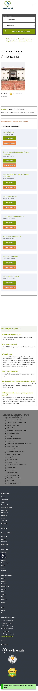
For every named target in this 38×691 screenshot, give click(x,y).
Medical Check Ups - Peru (14, 478)
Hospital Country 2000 (10, 256)
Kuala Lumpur (5, 562)
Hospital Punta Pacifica (11, 276)
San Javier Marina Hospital (12, 236)
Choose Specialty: (8, 16)
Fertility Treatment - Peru (13, 454)
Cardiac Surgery (7, 623)
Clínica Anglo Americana (25, 41)
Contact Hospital (9, 143)
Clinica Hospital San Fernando (13, 216)
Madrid (3, 565)
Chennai (3, 547)
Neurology (6, 631)
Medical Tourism (10, 38)
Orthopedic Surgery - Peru (14, 438)
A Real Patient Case (6, 507)
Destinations (4, 510)
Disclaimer (4, 523)
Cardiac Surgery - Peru (13, 446)
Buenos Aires (4, 544)
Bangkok (3, 539)
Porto (2, 607)
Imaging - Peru (10, 457)
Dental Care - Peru (12, 449)
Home (3, 497)
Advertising (4, 499)
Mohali (3, 602)
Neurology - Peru (11, 436)
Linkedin (5, 644)
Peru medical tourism (24, 38)
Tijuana (3, 597)
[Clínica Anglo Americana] (13, 76)
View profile (9, 138)
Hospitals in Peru (10, 41)
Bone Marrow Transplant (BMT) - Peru (17, 464)
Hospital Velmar (8, 132)
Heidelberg (4, 599)
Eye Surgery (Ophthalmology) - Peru (16, 430)
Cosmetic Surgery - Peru (13, 425)
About (3, 526)
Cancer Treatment (8, 620)
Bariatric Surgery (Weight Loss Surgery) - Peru (19, 443)
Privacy (3, 518)
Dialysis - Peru (10, 428)
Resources (4, 515)
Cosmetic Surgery (8, 626)
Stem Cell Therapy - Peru (13, 483)
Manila (3, 568)
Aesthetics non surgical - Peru (15, 420)
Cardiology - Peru (11, 467)
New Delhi (4, 584)
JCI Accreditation (17, 93)
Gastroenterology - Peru (13, 475)
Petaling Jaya (5, 586)
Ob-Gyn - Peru (10, 480)
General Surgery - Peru (13, 433)
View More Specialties (7, 636)
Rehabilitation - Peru (12, 462)
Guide (3, 502)
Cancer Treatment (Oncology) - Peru (16, 422)
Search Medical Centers (21, 31)
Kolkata (3, 560)
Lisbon (3, 610)
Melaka (3, 578)
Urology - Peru (10, 441)
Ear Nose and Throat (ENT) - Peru (16, 451)
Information (4, 512)
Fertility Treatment (8, 628)
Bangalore (4, 536)
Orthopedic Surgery (8, 634)
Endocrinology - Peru (12, 472)
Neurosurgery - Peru (12, 459)
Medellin (3, 570)
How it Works (5, 505)
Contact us (4, 528)
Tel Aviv (3, 594)
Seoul (2, 591)
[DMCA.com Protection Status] (12, 672)
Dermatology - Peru (12, 470)
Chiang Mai (4, 549)
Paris (2, 612)
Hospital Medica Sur (10, 196)
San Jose (3, 589)
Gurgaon (3, 552)
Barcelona (4, 541)
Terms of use (4, 520)
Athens (3, 605)
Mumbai (3, 581)
